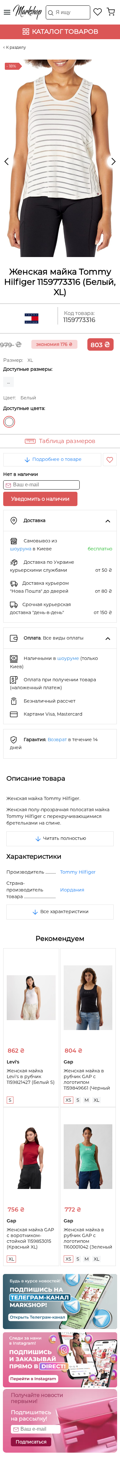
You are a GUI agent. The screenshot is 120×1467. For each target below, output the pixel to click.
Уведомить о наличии (40, 499)
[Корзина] (111, 12)
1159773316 (79, 320)
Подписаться (31, 1442)
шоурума (20, 549)
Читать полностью (64, 838)
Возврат (57, 739)
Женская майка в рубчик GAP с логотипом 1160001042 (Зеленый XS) (88, 1241)
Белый (9, 422)
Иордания (72, 890)
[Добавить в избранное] (110, 459)
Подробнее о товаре (56, 459)
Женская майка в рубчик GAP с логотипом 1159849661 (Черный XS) (87, 1082)
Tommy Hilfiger (78, 872)
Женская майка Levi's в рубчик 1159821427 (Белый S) (31, 1076)
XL (96, 1100)
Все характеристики (64, 911)
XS (68, 1100)
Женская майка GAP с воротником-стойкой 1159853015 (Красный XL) (30, 1238)
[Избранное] (97, 12)
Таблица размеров (67, 441)
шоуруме (68, 658)
